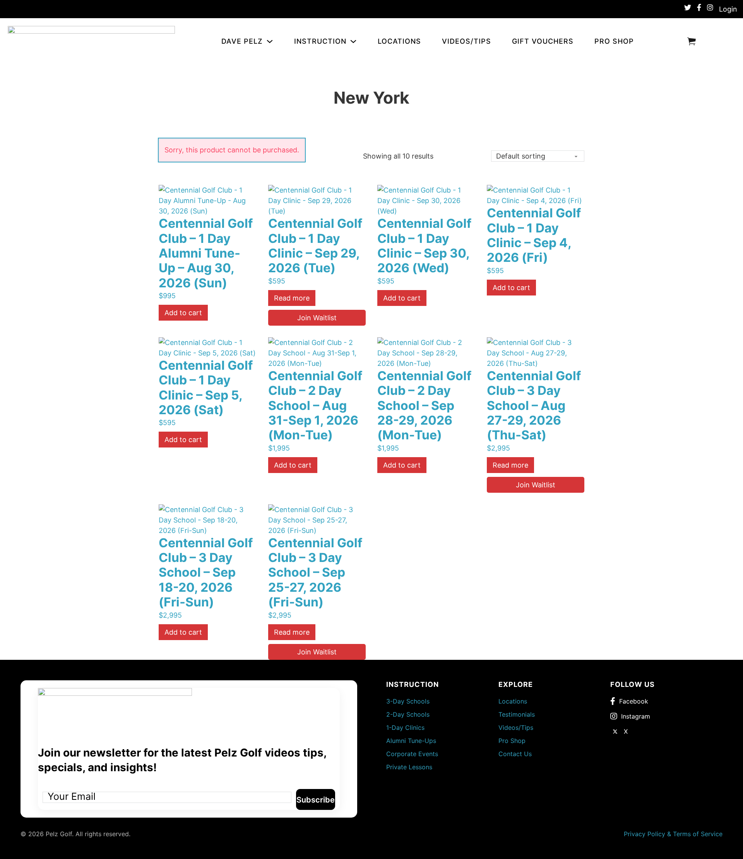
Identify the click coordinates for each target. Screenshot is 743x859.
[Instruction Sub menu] (355, 41)
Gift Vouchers (543, 41)
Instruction (320, 41)
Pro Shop (614, 41)
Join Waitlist (317, 318)
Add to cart (183, 313)
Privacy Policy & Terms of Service (673, 834)
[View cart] (691, 41)
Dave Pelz (242, 41)
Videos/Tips (466, 41)
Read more (292, 298)
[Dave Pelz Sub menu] (271, 41)
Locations (399, 41)
